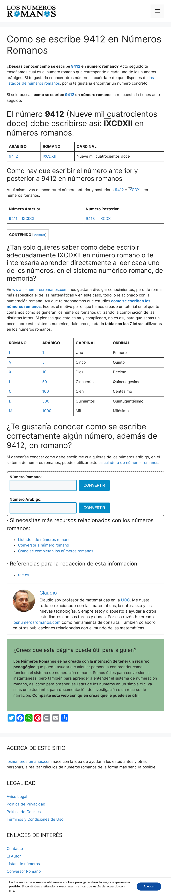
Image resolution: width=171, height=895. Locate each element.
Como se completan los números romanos (55, 551)
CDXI (28, 218)
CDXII (49, 156)
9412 (75, 66)
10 (44, 372)
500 (45, 401)
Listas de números (23, 864)
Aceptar (149, 886)
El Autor (14, 856)
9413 (90, 218)
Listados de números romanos (45, 539)
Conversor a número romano (43, 545)
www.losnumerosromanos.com (39, 289)
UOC (125, 600)
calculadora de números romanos (128, 462)
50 (44, 382)
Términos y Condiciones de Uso (35, 819)
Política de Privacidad (26, 804)
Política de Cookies (24, 811)
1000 (46, 411)
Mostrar (39, 235)
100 (45, 391)
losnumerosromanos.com (37, 622)
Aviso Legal (17, 796)
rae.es (23, 575)
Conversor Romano (24, 871)
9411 (13, 218)
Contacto (15, 848)
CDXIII (106, 218)
